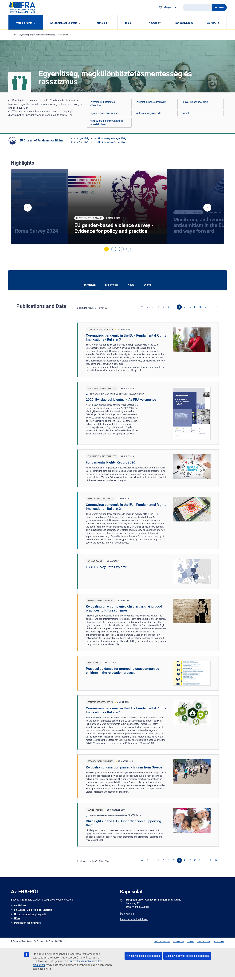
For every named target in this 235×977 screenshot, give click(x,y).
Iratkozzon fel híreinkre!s (134, 919)
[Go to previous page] (147, 307)
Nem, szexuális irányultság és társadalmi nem (106, 122)
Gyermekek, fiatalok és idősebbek (102, 103)
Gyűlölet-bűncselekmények (151, 101)
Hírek (17, 918)
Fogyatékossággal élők (195, 101)
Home (13, 35)
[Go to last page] (216, 307)
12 (200, 307)
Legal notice (178, 941)
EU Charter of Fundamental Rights (41, 140)
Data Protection (203, 941)
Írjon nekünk (127, 914)
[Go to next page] (210, 307)
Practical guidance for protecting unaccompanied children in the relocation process (122, 671)
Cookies (190, 941)
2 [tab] (113, 249)
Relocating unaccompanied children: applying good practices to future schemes (124, 608)
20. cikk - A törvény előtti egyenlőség (109, 138)
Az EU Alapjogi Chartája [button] (63, 22)
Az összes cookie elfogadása (143, 955)
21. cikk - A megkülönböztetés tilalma (110, 142)
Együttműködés (184, 22)
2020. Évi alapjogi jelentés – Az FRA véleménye (121, 400)
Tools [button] (128, 22)
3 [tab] (121, 249)
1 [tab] (106, 249)
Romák (186, 113)
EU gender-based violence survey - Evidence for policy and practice (113, 228)
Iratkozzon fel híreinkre (27, 922)
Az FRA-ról (213, 22)
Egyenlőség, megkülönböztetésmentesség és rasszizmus (43, 35)
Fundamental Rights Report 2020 (110, 462)
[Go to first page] (142, 307)
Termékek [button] (101, 22)
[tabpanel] (117, 206)
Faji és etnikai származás (104, 113)
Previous (28, 208)
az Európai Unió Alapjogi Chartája (33, 909)
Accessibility (219, 941)
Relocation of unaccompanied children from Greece (124, 767)
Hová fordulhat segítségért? (30, 914)
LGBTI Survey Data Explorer (106, 567)
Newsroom (155, 22)
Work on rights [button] (24, 22)
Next (207, 208)
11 (195, 307)
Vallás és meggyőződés (149, 113)
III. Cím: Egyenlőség (80, 138)
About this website (162, 941)
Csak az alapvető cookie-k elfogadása (187, 955)
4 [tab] (128, 249)
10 (189, 307)
